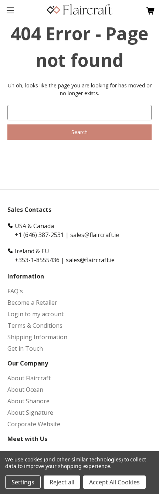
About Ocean (25, 389)
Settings (22, 482)
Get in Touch (25, 348)
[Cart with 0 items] (148, 11)
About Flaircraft (29, 378)
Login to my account (35, 314)
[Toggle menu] (10, 10)
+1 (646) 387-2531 (39, 235)
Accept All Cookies (114, 482)
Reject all (62, 482)
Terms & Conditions (34, 325)
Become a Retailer (32, 302)
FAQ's (15, 291)
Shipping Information (37, 337)
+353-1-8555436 (37, 260)
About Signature (30, 412)
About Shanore (28, 401)
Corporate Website (33, 424)
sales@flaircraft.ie (94, 235)
